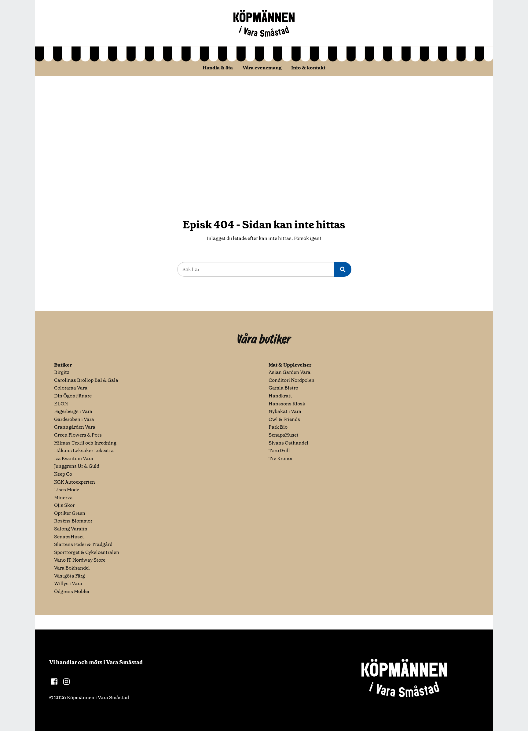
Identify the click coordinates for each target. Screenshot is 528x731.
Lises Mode (66, 489)
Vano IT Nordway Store (79, 560)
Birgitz (61, 372)
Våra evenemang (262, 68)
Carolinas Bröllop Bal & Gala (86, 380)
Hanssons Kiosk (287, 404)
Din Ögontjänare (73, 396)
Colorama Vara (70, 388)
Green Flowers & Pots (78, 435)
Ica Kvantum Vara (73, 458)
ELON (61, 404)
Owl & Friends (284, 419)
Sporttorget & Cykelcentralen (86, 552)
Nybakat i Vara (285, 411)
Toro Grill (279, 450)
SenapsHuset (69, 536)
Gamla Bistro (283, 388)
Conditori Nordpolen (291, 380)
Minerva (63, 497)
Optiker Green (69, 513)
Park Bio (278, 427)
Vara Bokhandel (72, 568)
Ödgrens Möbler (72, 591)
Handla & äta (218, 68)
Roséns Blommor (73, 521)
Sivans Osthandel (288, 443)
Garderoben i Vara (74, 419)
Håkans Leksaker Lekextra (84, 450)
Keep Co (63, 474)
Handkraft (280, 396)
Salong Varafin (70, 529)
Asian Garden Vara (289, 372)
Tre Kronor (281, 458)
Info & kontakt (308, 68)
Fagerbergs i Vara (73, 411)
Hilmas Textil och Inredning (85, 443)
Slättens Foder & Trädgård (83, 544)
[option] (264, 137)
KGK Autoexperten (74, 482)
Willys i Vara (68, 583)
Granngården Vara (74, 427)
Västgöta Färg (69, 576)
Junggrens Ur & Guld (76, 466)
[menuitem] (218, 67)
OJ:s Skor (64, 505)
